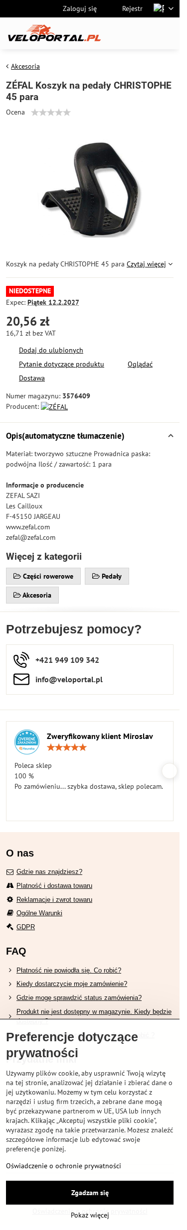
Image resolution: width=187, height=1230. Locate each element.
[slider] (51, 113)
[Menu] (168, 33)
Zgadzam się (90, 1192)
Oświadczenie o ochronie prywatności (63, 1165)
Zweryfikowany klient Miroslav (100, 736)
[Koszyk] (144, 33)
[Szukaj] (120, 33)
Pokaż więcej (90, 1215)
